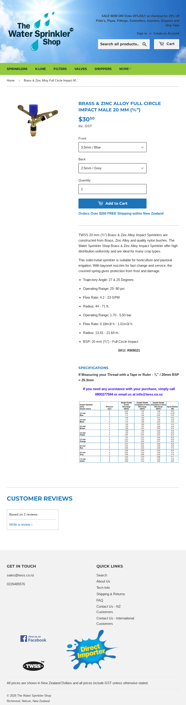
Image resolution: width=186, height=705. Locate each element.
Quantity (84, 180)
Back (82, 159)
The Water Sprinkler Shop (34, 695)
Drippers (103, 69)
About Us (103, 581)
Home (11, 80)
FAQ (99, 600)
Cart (170, 44)
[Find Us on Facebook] (33, 641)
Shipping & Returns (110, 594)
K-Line (40, 69)
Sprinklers (17, 69)
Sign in (142, 33)
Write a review (19, 524)
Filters (60, 69)
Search (101, 575)
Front (82, 138)
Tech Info (103, 588)
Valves (80, 69)
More (124, 69)
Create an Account (166, 33)
